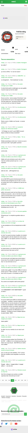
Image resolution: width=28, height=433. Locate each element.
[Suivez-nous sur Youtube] (16, 424)
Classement (8, 396)
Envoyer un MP (19, 37)
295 (12, 380)
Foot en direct (8, 401)
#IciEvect (4, 397)
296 (16, 380)
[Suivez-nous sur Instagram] (11, 424)
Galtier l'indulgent (22, 62)
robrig (2, 62)
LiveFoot (24, 400)
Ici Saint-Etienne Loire (12, 400)
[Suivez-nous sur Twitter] (6, 424)
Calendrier (13, 396)
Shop (25, 5)
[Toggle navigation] (2, 2)
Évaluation (24, 396)
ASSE (3, 401)
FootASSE (20, 400)
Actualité (3, 396)
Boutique (8, 397)
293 (6, 380)
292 (3, 380)
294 (9, 380)
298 (22, 380)
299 (25, 380)
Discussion (19, 396)
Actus (2, 5)
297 (19, 380)
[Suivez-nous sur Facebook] (2, 424)
